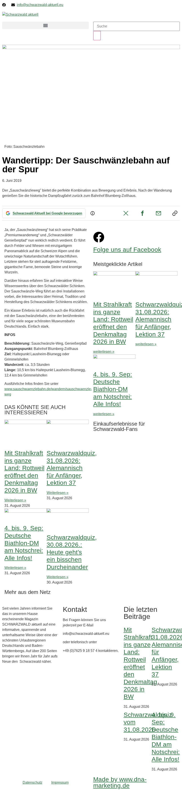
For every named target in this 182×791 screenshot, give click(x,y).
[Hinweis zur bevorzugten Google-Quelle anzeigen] (92, 213)
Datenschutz (32, 782)
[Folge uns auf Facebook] (98, 237)
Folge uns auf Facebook (127, 249)
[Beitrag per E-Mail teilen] (158, 213)
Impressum (60, 782)
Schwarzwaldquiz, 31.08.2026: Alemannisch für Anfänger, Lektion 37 (72, 468)
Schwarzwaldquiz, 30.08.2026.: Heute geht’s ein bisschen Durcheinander (72, 552)
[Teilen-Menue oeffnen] (175, 213)
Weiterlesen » (15, 500)
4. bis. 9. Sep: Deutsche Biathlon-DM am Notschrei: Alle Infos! (23, 543)
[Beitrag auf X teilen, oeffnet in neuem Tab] (126, 213)
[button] (45, 25)
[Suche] (97, 35)
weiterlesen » (103, 351)
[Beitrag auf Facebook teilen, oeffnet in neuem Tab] (142, 213)
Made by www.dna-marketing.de (119, 782)
